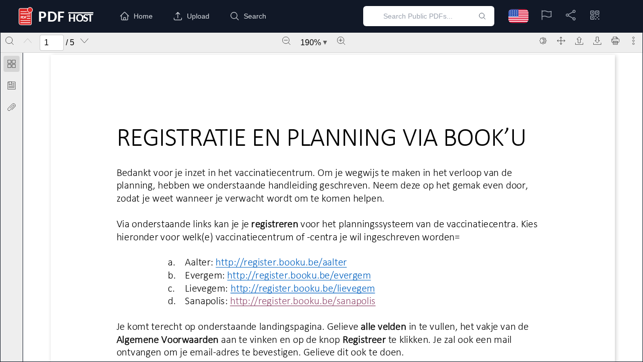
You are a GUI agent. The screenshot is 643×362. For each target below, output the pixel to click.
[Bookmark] (12, 85)
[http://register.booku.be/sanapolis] (302, 300)
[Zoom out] (286, 41)
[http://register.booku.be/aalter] (281, 262)
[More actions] (633, 41)
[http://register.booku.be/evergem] (299, 275)
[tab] (12, 65)
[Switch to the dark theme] (543, 41)
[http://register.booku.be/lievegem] (302, 288)
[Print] (615, 41)
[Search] (10, 41)
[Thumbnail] (12, 64)
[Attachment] (12, 107)
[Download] (597, 41)
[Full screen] (561, 41)
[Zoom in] (341, 41)
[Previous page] (28, 41)
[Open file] (579, 41)
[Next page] (84, 41)
